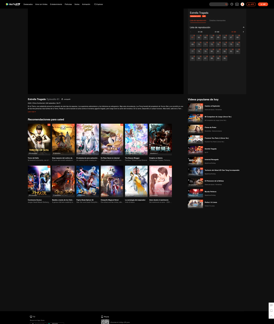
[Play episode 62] (199, 37)
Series (76, 4)
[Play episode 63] (205, 37)
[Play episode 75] (231, 44)
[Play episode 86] (199, 58)
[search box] (226, 4)
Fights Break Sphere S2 (85, 200)
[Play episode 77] (192, 51)
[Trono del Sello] (39, 139)
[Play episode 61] (192, 37)
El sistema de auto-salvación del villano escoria (93, 158)
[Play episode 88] (211, 58)
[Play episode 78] (199, 51)
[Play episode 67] (231, 37)
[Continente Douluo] (39, 181)
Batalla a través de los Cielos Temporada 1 (67, 200)
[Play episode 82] (224, 51)
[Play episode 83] (231, 51)
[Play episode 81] (218, 51)
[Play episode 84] (237, 51)
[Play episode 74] (224, 44)
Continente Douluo (35, 200)
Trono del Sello (33, 158)
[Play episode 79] (205, 51)
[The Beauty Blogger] (136, 139)
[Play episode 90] (224, 58)
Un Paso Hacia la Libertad (110, 158)
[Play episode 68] (237, 37)
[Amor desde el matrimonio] (160, 181)
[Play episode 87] (205, 58)
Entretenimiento (56, 4)
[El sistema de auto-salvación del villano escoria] (87, 139)
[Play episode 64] (211, 37)
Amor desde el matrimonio (158, 200)
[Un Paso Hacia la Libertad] (112, 139)
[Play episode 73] (218, 44)
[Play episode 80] (211, 51)
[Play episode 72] (211, 44)
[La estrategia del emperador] (136, 181)
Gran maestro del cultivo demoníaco (65, 158)
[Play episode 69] (192, 44)
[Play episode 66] (224, 37)
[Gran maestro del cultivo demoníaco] (63, 139)
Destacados (28, 4)
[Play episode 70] (199, 44)
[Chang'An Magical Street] (112, 181)
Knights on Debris (156, 158)
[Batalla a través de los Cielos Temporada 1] (63, 181)
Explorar (99, 4)
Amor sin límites (41, 4)
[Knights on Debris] (160, 139)
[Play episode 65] (218, 37)
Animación (86, 4)
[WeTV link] (13, 4)
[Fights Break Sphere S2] (87, 181)
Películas (68, 4)
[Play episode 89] (218, 58)
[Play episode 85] (192, 58)
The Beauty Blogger (132, 158)
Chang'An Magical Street (110, 200)
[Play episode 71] (205, 44)
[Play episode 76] (237, 44)
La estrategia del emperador (135, 200)
